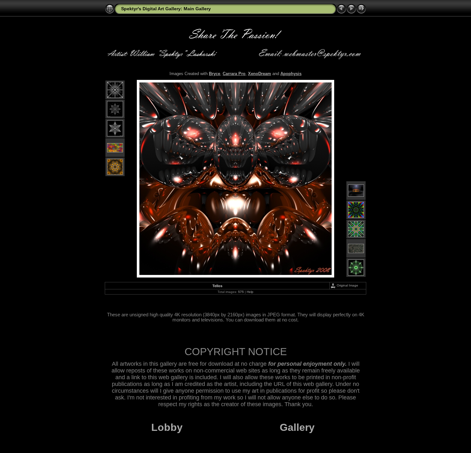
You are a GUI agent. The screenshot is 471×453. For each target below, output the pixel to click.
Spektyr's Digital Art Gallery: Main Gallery (166, 8)
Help (250, 292)
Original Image (347, 285)
